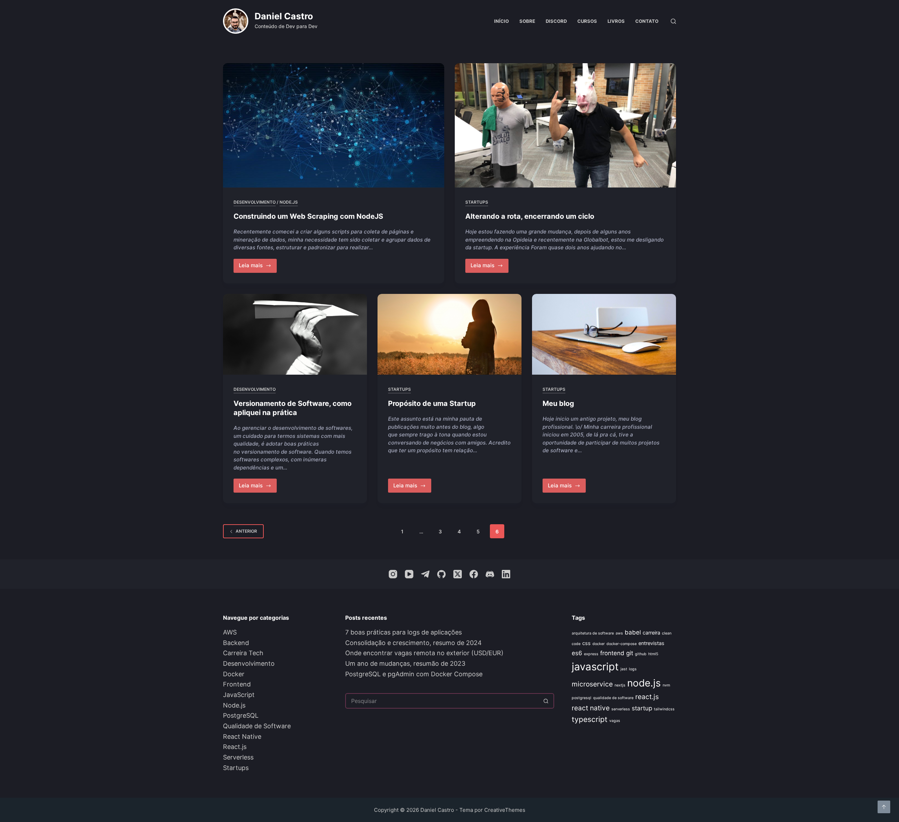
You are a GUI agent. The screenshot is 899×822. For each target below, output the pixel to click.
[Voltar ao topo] (884, 807)
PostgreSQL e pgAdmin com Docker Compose (414, 674)
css (586, 643)
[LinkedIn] (506, 574)
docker (598, 644)
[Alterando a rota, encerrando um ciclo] (565, 125)
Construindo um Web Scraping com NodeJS (308, 216)
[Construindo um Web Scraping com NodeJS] (333, 125)
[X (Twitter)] (457, 574)
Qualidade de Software (257, 726)
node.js (644, 683)
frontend (612, 653)
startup (642, 708)
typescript (590, 719)
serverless (620, 709)
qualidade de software (613, 698)
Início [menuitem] (501, 21)
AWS (230, 632)
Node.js (289, 202)
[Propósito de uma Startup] (449, 334)
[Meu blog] (604, 334)
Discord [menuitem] (556, 21)
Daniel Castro (284, 16)
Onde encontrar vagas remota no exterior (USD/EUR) (424, 653)
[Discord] (490, 574)
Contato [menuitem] (646, 21)
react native (591, 708)
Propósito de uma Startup (432, 403)
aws (619, 633)
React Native (242, 736)
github (641, 654)
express (591, 654)
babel (633, 632)
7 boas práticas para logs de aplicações (403, 632)
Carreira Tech (243, 653)
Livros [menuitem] (616, 21)
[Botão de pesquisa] (546, 701)
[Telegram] (425, 574)
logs (633, 669)
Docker (233, 674)
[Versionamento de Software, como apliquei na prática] (295, 334)
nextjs (620, 685)
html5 (653, 654)
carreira (651, 633)
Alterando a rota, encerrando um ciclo (529, 216)
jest (624, 669)
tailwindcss (664, 709)
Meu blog (558, 403)
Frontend (237, 684)
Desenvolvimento (255, 202)
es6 (577, 653)
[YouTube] (409, 574)
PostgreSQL (240, 715)
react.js (647, 696)
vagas (614, 720)
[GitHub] (441, 574)
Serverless (238, 757)
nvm (666, 685)
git (629, 653)
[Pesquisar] (673, 21)
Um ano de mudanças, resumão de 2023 (405, 663)
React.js (235, 746)
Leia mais (258, 267)
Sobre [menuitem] (527, 21)
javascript (595, 666)
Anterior (246, 531)
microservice (592, 684)
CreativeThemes (504, 810)
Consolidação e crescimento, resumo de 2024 (413, 642)
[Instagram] (393, 574)
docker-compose (621, 644)
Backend (236, 642)
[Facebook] (474, 574)
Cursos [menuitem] (587, 21)
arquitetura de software (593, 633)
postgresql (581, 698)
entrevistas (651, 643)
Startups (476, 202)
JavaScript (239, 694)
